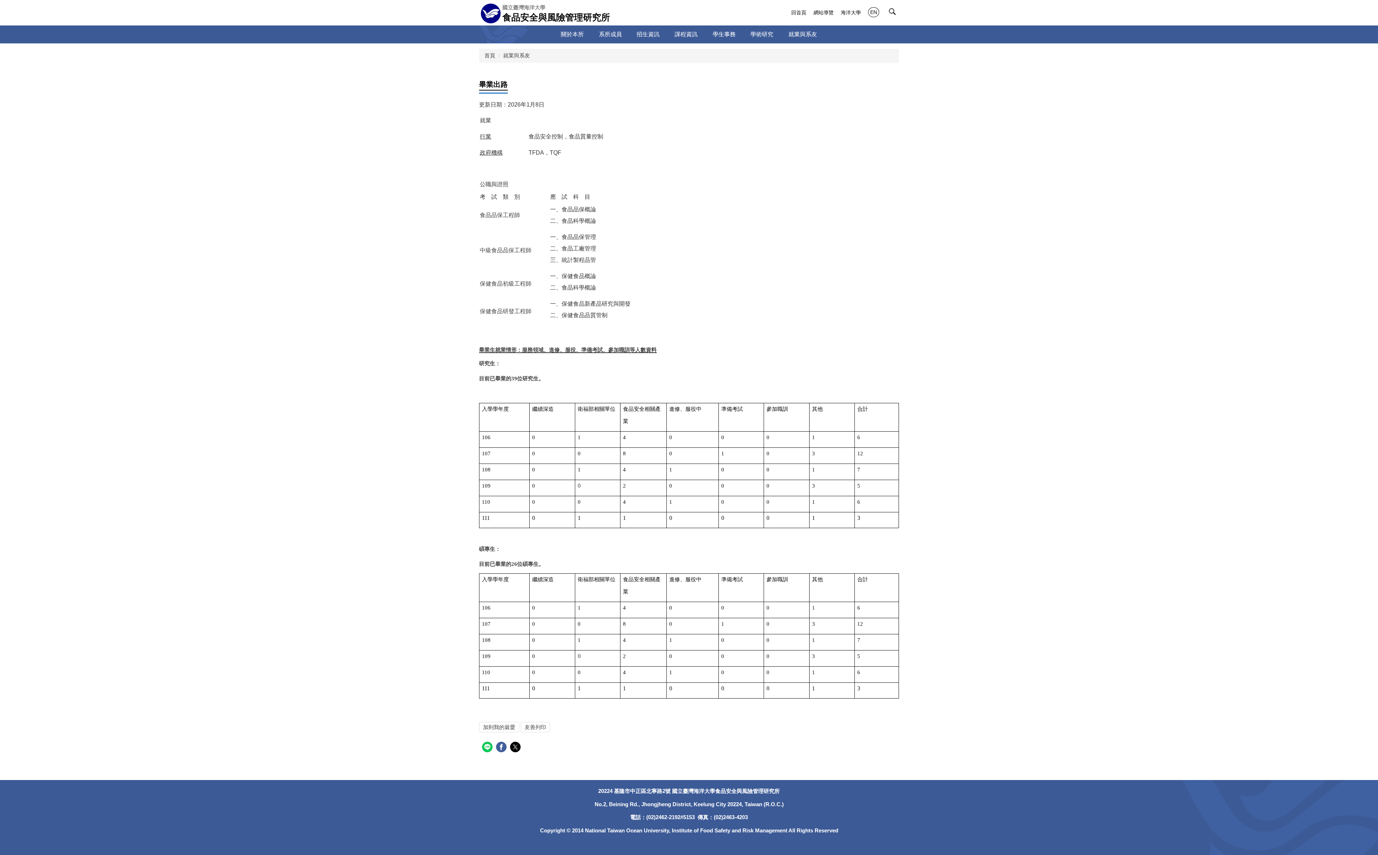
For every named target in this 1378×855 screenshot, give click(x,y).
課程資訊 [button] (686, 34)
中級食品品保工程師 (505, 250)
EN (873, 12)
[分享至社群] (488, 748)
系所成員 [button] (610, 34)
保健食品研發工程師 (505, 311)
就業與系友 (516, 55)
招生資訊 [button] (648, 34)
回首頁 (798, 12)
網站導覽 (824, 12)
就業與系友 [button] (802, 34)
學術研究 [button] (761, 34)
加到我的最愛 (499, 727)
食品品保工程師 (500, 215)
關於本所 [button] (572, 34)
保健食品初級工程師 (505, 284)
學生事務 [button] (724, 34)
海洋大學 (851, 12)
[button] (894, 13)
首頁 (489, 55)
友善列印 (535, 727)
